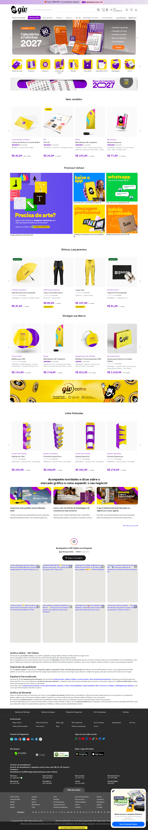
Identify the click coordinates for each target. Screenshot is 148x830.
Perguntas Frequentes (74, 712)
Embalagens (100, 802)
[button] (11, 37)
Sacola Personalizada (82, 797)
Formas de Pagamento (19, 734)
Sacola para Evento (113, 356)
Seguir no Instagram (75, 558)
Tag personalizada (59, 804)
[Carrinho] (136, 10)
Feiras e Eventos (17, 356)
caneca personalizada (48, 685)
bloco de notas (101, 685)
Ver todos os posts (129, 525)
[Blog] (96, 738)
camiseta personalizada (30, 685)
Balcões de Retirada (22, 712)
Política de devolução (78, 726)
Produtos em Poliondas (19, 453)
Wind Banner (36, 804)
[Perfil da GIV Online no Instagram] (74, 541)
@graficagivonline (66, 551)
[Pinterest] (90, 738)
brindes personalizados (102, 679)
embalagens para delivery (124, 685)
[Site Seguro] (40, 754)
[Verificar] (20, 753)
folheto (74, 679)
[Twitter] (103, 738)
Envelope (56, 799)
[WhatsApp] (127, 10)
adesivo (67, 679)
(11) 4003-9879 (15, 778)
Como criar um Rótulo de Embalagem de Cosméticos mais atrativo (71, 509)
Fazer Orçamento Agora (128, 824)
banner (86, 679)
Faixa (33, 807)
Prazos (96, 726)
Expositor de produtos (51, 453)
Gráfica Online (14, 797)
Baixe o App (59, 722)
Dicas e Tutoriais (99, 722)
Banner (77, 139)
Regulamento (116, 722)
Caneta (77, 804)
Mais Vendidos (111, 139)
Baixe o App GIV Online (84, 749)
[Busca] (98, 10)
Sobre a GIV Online (42, 722)
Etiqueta (34, 797)
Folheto (12, 802)
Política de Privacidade (20, 726)
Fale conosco (40, 726)
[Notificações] (131, 10)
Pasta (55, 797)
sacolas (80, 679)
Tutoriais (125, 712)
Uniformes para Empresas (52, 290)
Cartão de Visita (15, 799)
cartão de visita (58, 679)
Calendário (100, 799)
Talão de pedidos (80, 802)
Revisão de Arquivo (48, 712)
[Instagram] (79, 738)
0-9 (108, 812)
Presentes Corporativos (19, 290)
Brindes (99, 797)
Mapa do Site (17, 722)
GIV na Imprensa (100, 712)
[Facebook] (100, 738)
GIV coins (132, 722)
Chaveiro (78, 807)
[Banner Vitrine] (74, 391)
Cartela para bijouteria (60, 807)
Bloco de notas (79, 799)
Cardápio (99, 807)
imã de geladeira (76, 685)
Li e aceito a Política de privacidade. (73, 828)
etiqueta (60, 685)
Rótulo (34, 799)
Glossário (20, 812)
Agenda (99, 804)
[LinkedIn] (86, 738)
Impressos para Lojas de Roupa (85, 356)
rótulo (67, 685)
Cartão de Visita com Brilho (21, 139)
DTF (45, 139)
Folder (12, 804)
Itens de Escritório (113, 290)
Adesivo (12, 807)
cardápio (110, 685)
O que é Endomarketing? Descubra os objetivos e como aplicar (113, 509)
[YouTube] (83, 738)
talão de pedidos (89, 685)
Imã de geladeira (58, 802)
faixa (91, 679)
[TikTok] (93, 738)
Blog (57, 726)
